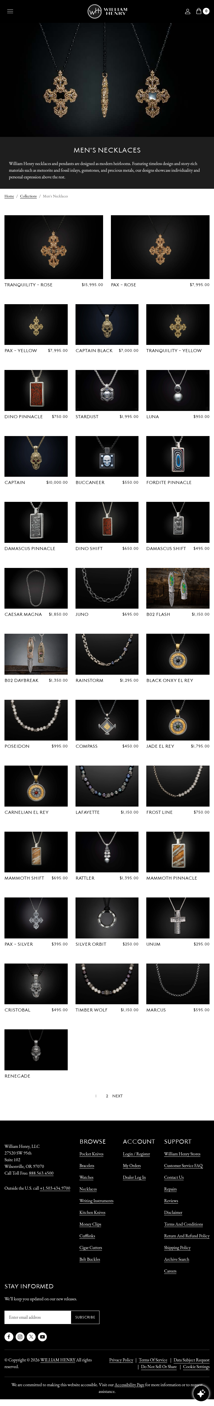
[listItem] (156, 1366)
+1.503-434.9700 (55, 1188)
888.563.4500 (41, 1173)
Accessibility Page (129, 1385)
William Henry (57, 1360)
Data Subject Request (192, 1360)
